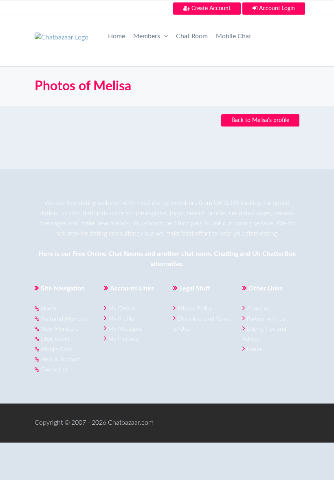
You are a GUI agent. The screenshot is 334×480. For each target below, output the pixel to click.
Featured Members (64, 319)
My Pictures (123, 339)
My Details (121, 309)
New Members (59, 329)
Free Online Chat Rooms (108, 254)
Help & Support (60, 359)
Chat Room (192, 36)
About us (258, 309)
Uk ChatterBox (274, 254)
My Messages (125, 329)
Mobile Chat (233, 36)
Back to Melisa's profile (260, 120)
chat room (196, 254)
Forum (255, 349)
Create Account (210, 8)
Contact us (54, 370)
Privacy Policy (195, 309)
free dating (81, 203)
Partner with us (266, 319)
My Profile (121, 319)
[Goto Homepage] (61, 35)
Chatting (226, 254)
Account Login (276, 8)
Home (116, 36)
